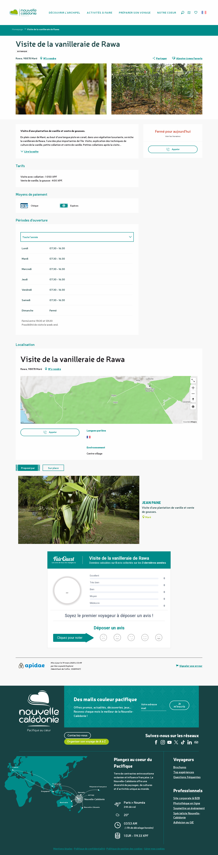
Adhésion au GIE (183, 822)
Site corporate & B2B (186, 798)
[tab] (74, 236)
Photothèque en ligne (186, 803)
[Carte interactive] (189, 12)
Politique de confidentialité (89, 848)
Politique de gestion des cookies (124, 848)
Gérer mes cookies (154, 848)
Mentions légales (62, 848)
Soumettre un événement (189, 808)
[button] (182, 12)
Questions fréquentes (187, 777)
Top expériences (183, 772)
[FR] (204, 12)
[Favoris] (196, 12)
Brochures (179, 767)
